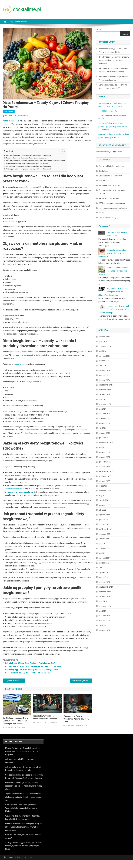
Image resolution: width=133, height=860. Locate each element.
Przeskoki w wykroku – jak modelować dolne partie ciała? (46, 717)
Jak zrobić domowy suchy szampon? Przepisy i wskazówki (114, 78)
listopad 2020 (104, 582)
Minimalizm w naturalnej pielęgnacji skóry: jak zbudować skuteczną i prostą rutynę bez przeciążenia (23, 827)
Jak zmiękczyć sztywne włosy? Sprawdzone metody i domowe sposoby (82, 681)
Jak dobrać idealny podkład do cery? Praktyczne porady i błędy (113, 50)
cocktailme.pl (22, 116)
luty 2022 (102, 510)
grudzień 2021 (105, 519)
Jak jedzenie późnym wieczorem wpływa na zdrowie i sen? (77, 719)
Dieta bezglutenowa (11, 121)
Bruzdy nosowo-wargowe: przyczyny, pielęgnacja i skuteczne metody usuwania (114, 60)
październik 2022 (106, 471)
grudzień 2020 (105, 577)
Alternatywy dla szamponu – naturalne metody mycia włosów (113, 271)
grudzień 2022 (105, 462)
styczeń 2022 (104, 515)
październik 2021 (106, 529)
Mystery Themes (26, 857)
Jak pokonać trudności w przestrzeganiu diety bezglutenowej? (28, 166)
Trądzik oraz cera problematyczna (113, 208)
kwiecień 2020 (104, 616)
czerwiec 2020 (105, 606)
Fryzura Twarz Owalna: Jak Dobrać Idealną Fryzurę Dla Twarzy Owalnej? (113, 309)
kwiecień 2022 (104, 500)
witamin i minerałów (13, 489)
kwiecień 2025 (104, 414)
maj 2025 (102, 409)
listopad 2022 (104, 467)
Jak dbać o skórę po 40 (107, 111)
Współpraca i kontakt (18, 22)
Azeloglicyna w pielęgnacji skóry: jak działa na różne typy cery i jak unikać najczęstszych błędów (23, 846)
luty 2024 (102, 428)
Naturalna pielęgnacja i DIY (109, 185)
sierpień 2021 (104, 539)
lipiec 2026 (103, 341)
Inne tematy (8, 111)
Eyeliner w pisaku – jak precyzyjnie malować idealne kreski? (15, 681)
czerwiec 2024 (105, 418)
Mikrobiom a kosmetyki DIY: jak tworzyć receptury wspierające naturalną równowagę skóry (23, 786)
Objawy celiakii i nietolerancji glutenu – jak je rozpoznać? (26, 158)
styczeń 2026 (104, 370)
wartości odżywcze (61, 507)
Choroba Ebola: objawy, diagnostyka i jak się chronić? (28, 673)
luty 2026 (102, 366)
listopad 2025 (104, 380)
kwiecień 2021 (104, 558)
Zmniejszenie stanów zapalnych (19, 492)
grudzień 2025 (105, 375)
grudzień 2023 (105, 438)
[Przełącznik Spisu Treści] (62, 151)
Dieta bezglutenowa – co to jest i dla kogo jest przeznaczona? (29, 155)
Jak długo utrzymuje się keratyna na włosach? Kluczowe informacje (113, 70)
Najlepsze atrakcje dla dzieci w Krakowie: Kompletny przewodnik (33, 666)
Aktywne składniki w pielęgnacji (111, 166)
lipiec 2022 (103, 486)
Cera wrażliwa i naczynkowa (110, 176)
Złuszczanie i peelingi (107, 218)
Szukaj (98, 30)
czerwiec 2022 (105, 491)
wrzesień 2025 (105, 390)
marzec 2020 (104, 621)
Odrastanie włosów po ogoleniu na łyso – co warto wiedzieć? (113, 86)
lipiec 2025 (103, 399)
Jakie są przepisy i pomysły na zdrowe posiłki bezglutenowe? (28, 169)
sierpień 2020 (104, 596)
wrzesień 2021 (105, 534)
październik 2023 (106, 443)
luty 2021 (102, 568)
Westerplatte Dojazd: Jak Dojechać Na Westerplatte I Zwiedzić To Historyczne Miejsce (21, 808)
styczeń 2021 (104, 572)
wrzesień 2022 (105, 476)
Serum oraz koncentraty (109, 198)
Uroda (101, 213)
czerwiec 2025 (105, 404)
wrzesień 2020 (105, 592)
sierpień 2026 (104, 337)
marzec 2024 (104, 423)
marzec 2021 (104, 563)
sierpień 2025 (104, 394)
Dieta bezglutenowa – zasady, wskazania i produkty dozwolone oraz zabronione (35, 161)
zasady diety (19, 364)
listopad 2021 (104, 524)
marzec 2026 (104, 361)
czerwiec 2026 (105, 346)
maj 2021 (102, 553)
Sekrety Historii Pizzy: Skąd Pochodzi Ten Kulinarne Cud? (30, 663)
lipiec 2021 (103, 544)
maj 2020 (102, 611)
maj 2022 (102, 495)
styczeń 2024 (104, 433)
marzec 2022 (104, 505)
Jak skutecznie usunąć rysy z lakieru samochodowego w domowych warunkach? (15, 721)
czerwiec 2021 (105, 548)
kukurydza (9, 387)
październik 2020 (106, 587)
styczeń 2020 (104, 630)
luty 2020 (102, 625)
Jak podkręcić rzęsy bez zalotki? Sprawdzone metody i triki (112, 253)
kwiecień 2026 (104, 356)
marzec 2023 (104, 452)
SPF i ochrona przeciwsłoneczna (112, 203)
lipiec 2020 (103, 601)
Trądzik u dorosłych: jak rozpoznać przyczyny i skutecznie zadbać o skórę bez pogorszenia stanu (24, 797)
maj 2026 (102, 351)
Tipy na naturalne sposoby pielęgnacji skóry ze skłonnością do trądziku (113, 291)
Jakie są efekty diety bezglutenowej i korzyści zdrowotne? (27, 163)
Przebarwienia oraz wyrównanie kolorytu (112, 192)
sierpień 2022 (104, 481)
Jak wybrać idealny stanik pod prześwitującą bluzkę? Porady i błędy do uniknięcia (113, 126)
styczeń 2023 (104, 457)
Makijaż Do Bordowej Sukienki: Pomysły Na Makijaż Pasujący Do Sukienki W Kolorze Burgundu (22, 751)
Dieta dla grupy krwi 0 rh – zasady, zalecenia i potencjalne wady (32, 670)
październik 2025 (106, 385)
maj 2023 (102, 447)
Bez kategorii (104, 171)
